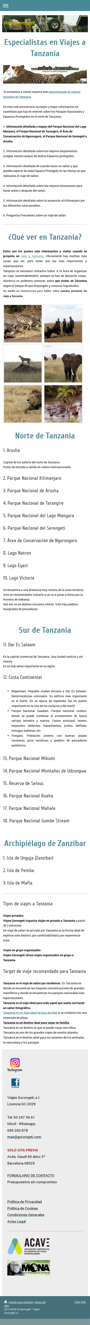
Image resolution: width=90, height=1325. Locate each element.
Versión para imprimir (20, 1302)
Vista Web (80, 1302)
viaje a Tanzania (32, 256)
